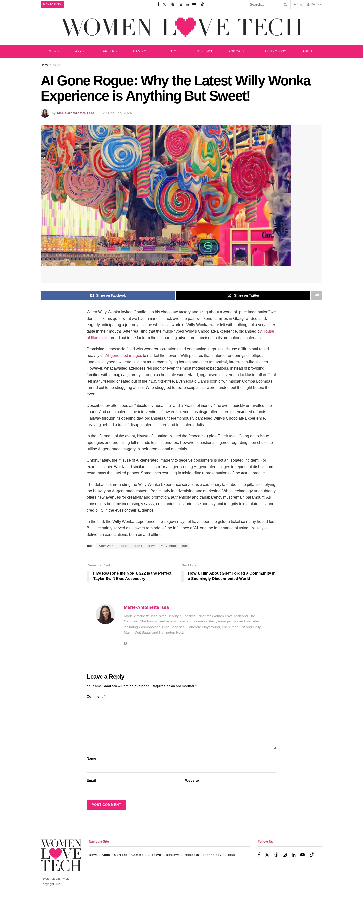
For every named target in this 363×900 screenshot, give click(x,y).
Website (192, 780)
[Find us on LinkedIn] (187, 4)
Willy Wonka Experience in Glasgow (126, 546)
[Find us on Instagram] (181, 4)
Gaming (139, 51)
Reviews (204, 51)
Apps (79, 51)
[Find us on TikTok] (202, 4)
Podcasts (237, 51)
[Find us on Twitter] (164, 4)
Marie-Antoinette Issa (75, 113)
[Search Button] (284, 4)
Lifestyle (172, 51)
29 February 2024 (117, 113)
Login (300, 4)
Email (91, 780)
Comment (96, 696)
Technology (274, 51)
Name (91, 758)
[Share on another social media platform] (316, 295)
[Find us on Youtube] (194, 4)
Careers (109, 51)
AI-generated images (123, 355)
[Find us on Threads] (173, 4)
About (308, 51)
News (54, 51)
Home (45, 65)
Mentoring (52, 4)
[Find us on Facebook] (158, 4)
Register (316, 4)
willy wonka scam (174, 546)
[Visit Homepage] (181, 27)
